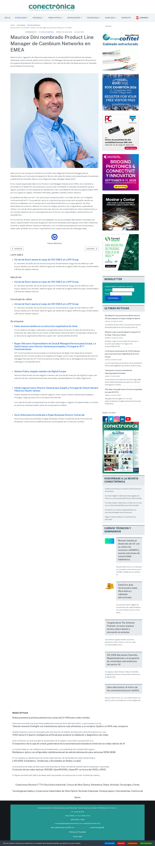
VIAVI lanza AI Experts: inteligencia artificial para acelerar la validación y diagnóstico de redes (60, 735)
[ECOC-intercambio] (120, 92)
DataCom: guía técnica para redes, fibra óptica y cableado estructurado (128, 591)
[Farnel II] (120, 212)
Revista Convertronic (81, 827)
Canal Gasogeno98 (97, 827)
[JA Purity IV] (52, 6)
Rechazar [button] (121, 843)
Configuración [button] (132, 843)
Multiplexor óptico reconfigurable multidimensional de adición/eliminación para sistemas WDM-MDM (64, 752)
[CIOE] (120, 172)
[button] (22, 17)
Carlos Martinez (54, 243)
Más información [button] (146, 843)
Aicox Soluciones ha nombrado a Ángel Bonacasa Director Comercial (49, 415)
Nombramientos (31, 32)
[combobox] (123, 26)
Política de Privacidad (77, 832)
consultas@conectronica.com (91, 823)
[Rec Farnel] (120, 252)
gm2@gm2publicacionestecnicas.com (70, 823)
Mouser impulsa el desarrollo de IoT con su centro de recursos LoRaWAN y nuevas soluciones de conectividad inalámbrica (129, 550)
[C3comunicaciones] (120, 52)
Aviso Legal (77, 836)
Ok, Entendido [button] (109, 843)
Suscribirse (113, 298)
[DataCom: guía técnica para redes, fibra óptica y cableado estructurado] (109, 586)
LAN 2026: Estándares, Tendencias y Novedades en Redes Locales (46, 761)
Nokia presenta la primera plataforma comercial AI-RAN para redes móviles (51, 717)
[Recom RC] (120, 132)
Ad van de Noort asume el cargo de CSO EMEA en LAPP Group (46, 259)
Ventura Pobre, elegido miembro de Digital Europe (40, 371)
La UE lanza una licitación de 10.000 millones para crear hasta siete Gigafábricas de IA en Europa (122, 354)
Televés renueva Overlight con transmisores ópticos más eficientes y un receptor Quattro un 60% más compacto (70, 726)
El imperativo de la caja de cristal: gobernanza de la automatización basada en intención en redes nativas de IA (68, 743)
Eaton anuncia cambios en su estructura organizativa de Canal (45, 326)
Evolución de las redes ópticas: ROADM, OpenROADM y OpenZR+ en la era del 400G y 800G (59, 769)
